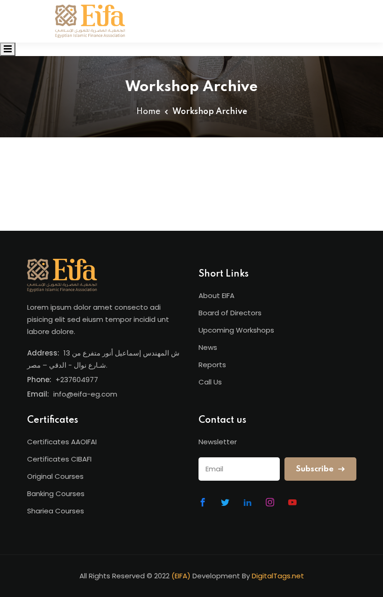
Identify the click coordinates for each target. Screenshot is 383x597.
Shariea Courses (55, 511)
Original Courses (55, 476)
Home (148, 111)
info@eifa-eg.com (85, 394)
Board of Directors (230, 313)
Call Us (210, 382)
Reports (212, 365)
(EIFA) (181, 576)
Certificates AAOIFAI (62, 442)
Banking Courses (56, 493)
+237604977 (77, 379)
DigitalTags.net (278, 576)
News (208, 347)
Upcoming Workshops (236, 330)
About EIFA (216, 295)
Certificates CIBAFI (59, 459)
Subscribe (315, 469)
